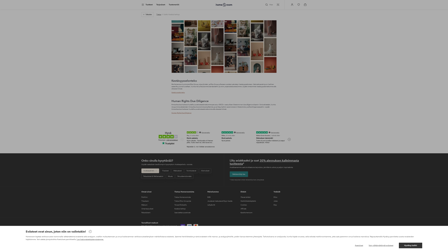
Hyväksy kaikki (410, 245)
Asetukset (359, 245)
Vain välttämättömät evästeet (381, 245)
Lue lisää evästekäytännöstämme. (90, 239)
